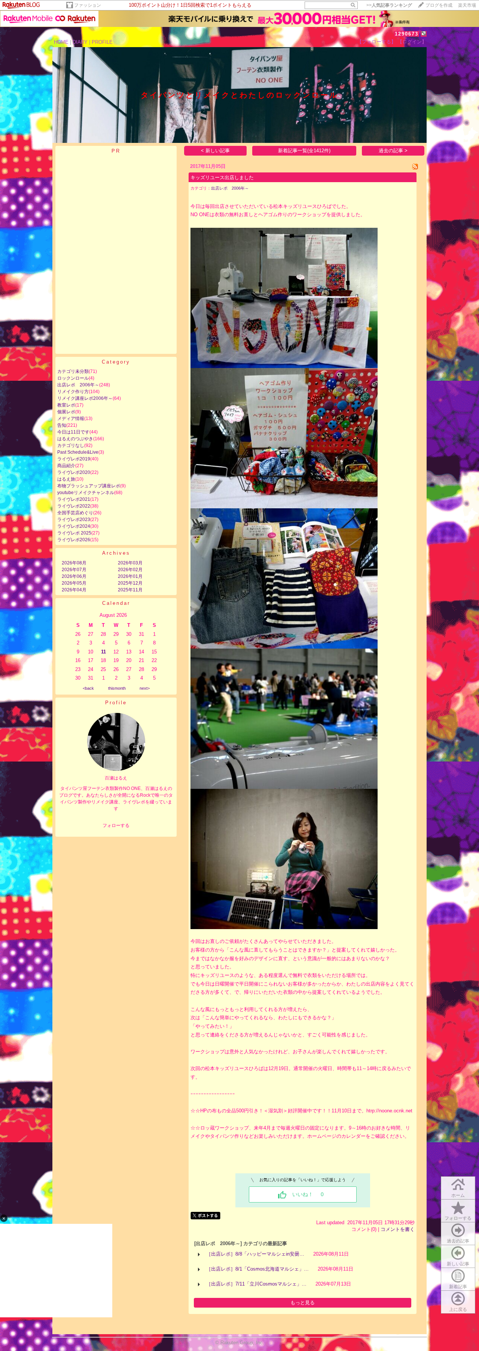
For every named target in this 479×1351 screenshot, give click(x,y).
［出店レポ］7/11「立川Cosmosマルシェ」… (256, 1284)
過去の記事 (458, 1241)
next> (145, 688)
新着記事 (458, 1286)
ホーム (458, 1195)
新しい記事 (458, 1263)
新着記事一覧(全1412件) (304, 150)
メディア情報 (70, 418)
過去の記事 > (393, 150)
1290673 (406, 34)
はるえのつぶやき (75, 438)
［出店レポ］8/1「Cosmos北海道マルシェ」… (257, 1269)
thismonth (117, 688)
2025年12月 (130, 583)
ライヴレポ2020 (73, 472)
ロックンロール (73, 378)
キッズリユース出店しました (222, 177)
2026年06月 (74, 576)
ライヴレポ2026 (73, 539)
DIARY (80, 42)
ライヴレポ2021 (73, 499)
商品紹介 (66, 465)
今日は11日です (73, 432)
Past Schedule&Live (77, 452)
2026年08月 (74, 563)
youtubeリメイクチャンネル (85, 492)
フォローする (458, 1218)
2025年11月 (130, 589)
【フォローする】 (376, 42)
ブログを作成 (438, 5)
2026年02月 (130, 569)
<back (88, 688)
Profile (116, 702)
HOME (61, 42)
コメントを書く (398, 1229)
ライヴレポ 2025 (74, 533)
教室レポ (66, 405)
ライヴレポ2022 (73, 506)
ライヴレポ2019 (73, 459)
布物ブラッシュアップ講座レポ (88, 485)
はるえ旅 (66, 479)
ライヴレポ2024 (73, 526)
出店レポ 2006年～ (78, 384)
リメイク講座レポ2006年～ (85, 398)
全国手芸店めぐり (75, 512)
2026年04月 (74, 589)
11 (103, 652)
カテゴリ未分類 (73, 371)
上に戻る (458, 1309)
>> (389, 5)
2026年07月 (74, 569)
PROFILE (102, 42)
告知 (61, 425)
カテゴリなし (70, 445)
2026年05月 (74, 583)
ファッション (87, 5)
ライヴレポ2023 (73, 519)
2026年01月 (130, 576)
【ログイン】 (412, 42)
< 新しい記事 (215, 150)
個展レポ (66, 411)
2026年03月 (130, 563)
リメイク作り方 (73, 391)
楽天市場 (467, 5)
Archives (116, 553)
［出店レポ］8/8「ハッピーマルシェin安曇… (255, 1254)
